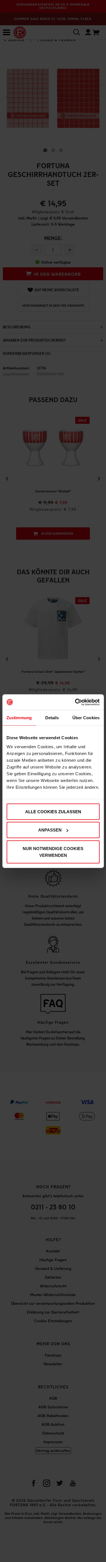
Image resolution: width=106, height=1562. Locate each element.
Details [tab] (52, 717)
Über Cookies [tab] (85, 717)
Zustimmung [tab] (19, 717)
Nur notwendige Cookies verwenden (53, 851)
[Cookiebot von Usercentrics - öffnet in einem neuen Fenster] (75, 702)
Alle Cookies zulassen (53, 811)
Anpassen (50, 830)
